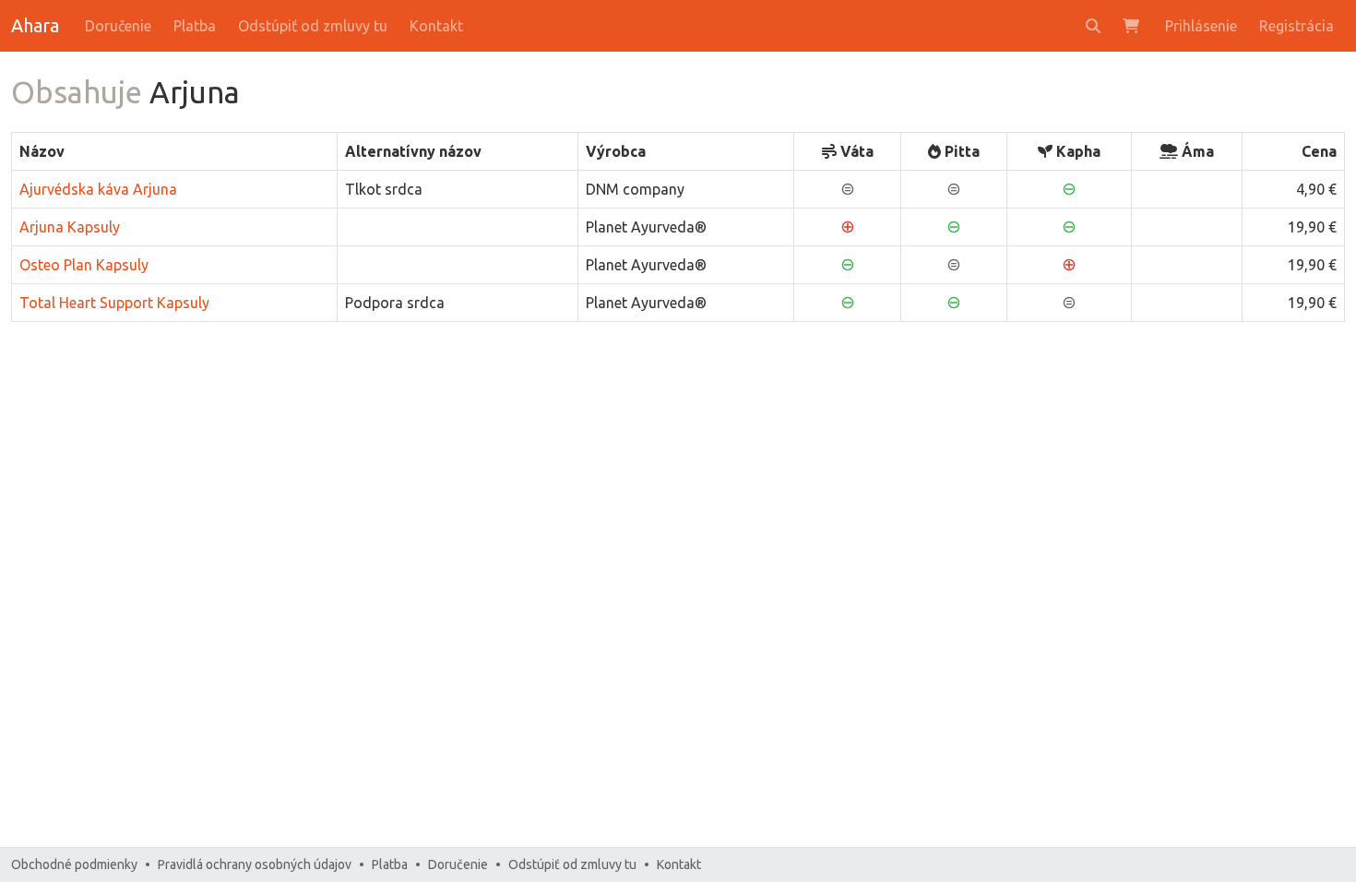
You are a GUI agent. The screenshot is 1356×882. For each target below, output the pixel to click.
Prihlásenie (1201, 26)
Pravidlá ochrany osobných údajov (254, 864)
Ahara (35, 25)
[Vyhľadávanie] (1093, 25)
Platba (194, 26)
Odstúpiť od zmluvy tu (312, 26)
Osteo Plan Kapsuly (84, 264)
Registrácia (1296, 26)
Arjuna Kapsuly (69, 227)
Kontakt (436, 26)
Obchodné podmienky (74, 864)
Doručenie (118, 26)
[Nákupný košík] (1132, 25)
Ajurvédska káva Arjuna (98, 189)
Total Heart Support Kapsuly (114, 302)
